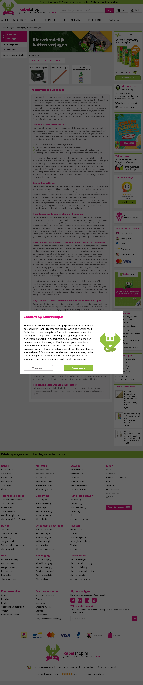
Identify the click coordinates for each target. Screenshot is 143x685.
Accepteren (78, 367)
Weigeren (38, 367)
